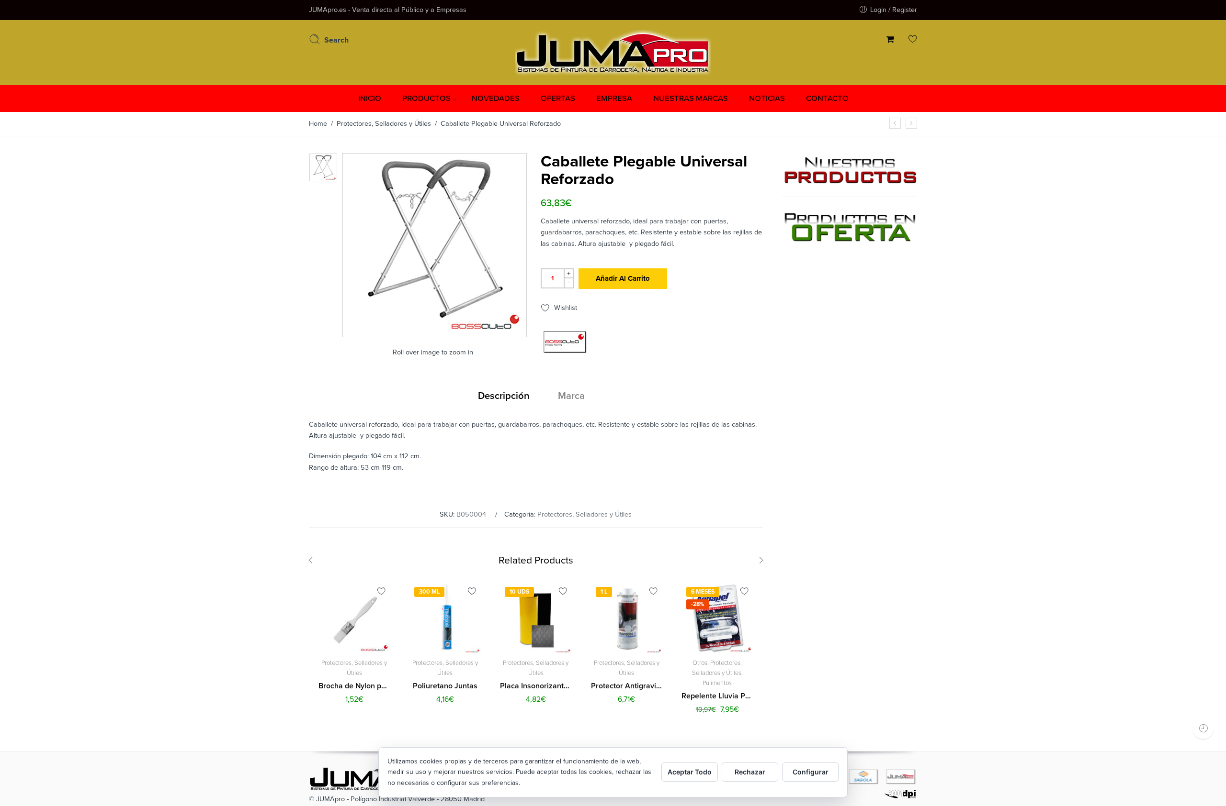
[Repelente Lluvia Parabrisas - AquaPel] (717, 618)
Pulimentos (717, 683)
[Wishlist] (912, 40)
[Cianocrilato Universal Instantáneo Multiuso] (895, 123)
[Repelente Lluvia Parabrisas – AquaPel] (911, 123)
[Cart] (890, 40)
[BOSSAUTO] (565, 342)
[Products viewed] (1203, 728)
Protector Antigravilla (627, 686)
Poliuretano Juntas (445, 686)
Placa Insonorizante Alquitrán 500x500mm (536, 686)
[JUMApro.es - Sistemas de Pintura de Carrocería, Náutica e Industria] (613, 52)
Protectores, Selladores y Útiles (384, 124)
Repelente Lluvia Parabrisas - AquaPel (717, 696)
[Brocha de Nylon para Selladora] (354, 618)
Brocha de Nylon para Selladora (354, 686)
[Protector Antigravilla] (627, 618)
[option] (323, 167)
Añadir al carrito (623, 278)
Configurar (811, 772)
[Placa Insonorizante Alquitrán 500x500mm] (536, 618)
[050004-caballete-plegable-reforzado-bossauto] (323, 167)
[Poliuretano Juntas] (445, 618)
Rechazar (750, 772)
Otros (699, 663)
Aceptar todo (690, 772)
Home (318, 124)
